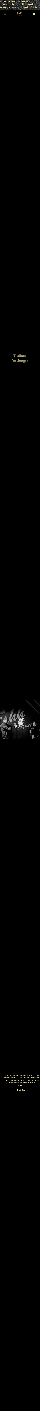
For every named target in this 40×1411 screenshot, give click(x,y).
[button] (5, 13)
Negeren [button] (34, 7)
